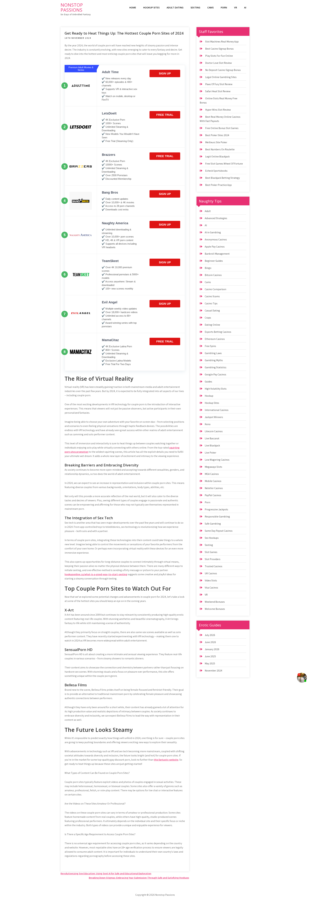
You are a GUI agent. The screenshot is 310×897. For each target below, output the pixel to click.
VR (235, 7)
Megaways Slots (213, 467)
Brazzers (108, 154)
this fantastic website (166, 759)
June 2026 (210, 642)
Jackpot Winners (214, 417)
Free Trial (164, 114)
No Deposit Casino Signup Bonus (223, 70)
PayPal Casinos (213, 495)
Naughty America (115, 223)
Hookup (209, 395)
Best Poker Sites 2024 (217, 135)
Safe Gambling (213, 523)
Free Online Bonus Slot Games (221, 128)
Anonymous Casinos (216, 239)
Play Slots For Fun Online (219, 55)
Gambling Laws (213, 353)
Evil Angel (109, 302)
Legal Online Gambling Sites (221, 77)
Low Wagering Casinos (217, 459)
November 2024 (213, 670)
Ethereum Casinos (215, 339)
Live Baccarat (212, 438)
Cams (210, 7)
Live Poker (210, 452)
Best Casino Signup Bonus (219, 48)
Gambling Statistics (215, 367)
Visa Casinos (211, 587)
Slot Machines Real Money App (222, 41)
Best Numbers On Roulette (220, 149)
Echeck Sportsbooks (216, 170)
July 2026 (210, 635)
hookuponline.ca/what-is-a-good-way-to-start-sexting (96, 574)
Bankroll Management (217, 253)
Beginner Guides (214, 261)
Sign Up (165, 73)
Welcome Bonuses (215, 609)
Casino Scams (212, 296)
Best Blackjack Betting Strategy (222, 178)
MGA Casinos (212, 474)
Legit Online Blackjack (217, 156)
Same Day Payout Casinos (218, 530)
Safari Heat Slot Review (217, 91)
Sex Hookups (212, 538)
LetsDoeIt (109, 113)
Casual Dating (212, 310)
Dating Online (212, 324)
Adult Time (110, 72)
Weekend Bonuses (215, 601)
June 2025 (210, 656)
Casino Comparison (215, 289)
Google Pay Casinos (215, 374)
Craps (208, 317)
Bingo (208, 268)
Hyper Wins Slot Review (218, 109)
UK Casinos (211, 573)
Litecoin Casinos (214, 431)
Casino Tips (211, 303)
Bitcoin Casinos (213, 275)
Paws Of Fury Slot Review (218, 84)
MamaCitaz (110, 340)
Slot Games (211, 552)
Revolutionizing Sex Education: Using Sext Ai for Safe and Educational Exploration (106, 873)
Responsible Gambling (217, 516)
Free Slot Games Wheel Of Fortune (224, 163)
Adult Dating (175, 7)
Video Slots (211, 580)
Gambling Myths (214, 360)
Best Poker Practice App (218, 185)
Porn (224, 7)
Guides (208, 381)
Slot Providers (212, 559)
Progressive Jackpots (216, 509)
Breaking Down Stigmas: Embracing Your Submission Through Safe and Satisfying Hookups (139, 877)
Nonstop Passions (72, 7)
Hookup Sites (151, 7)
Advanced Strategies (216, 218)
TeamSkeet (110, 261)
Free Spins (210, 346)
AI (245, 7)
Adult (208, 211)
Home (132, 7)
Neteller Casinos (214, 488)
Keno (208, 424)
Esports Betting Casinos (218, 332)
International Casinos (216, 410)
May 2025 (210, 663)
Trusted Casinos (213, 566)
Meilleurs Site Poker (216, 142)
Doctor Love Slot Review (218, 63)
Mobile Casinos (213, 481)
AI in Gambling (213, 232)
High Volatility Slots (216, 388)
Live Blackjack (212, 445)
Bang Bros (110, 192)
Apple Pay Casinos (215, 246)
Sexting (195, 7)
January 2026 (212, 649)
